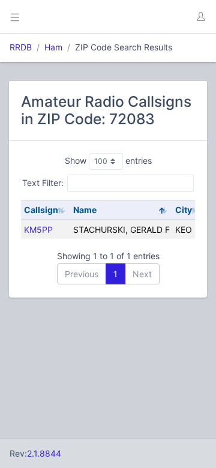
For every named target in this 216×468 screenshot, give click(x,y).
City (183, 210)
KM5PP (38, 229)
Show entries (108, 160)
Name (85, 210)
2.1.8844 (44, 453)
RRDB (21, 47)
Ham (53, 47)
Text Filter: (43, 183)
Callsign (41, 210)
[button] (200, 17)
